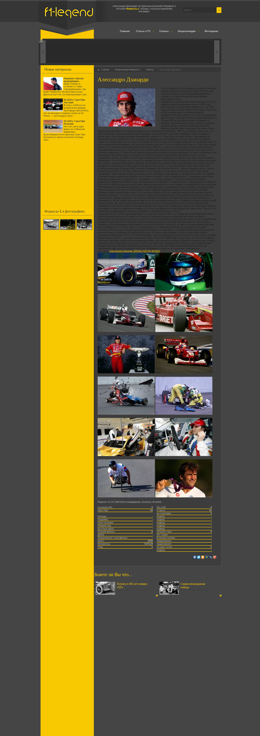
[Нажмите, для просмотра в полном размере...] (126, 290)
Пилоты (150, 69)
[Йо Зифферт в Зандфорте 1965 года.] (68, 230)
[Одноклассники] (203, 557)
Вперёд (43, 52)
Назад (216, 52)
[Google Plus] (215, 557)
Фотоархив (211, 31)
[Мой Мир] (207, 557)
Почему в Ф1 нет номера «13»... (132, 585)
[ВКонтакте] (195, 557)
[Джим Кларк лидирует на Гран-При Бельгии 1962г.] (85, 230)
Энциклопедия (185, 31)
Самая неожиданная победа (192, 585)
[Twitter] (199, 557)
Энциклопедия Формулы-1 (127, 69)
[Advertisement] (67, 178)
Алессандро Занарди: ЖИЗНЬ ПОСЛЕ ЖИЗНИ (134, 251)
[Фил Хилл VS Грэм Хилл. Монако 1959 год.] (51, 230)
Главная (125, 31)
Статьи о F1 (142, 31)
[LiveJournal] (211, 557)
